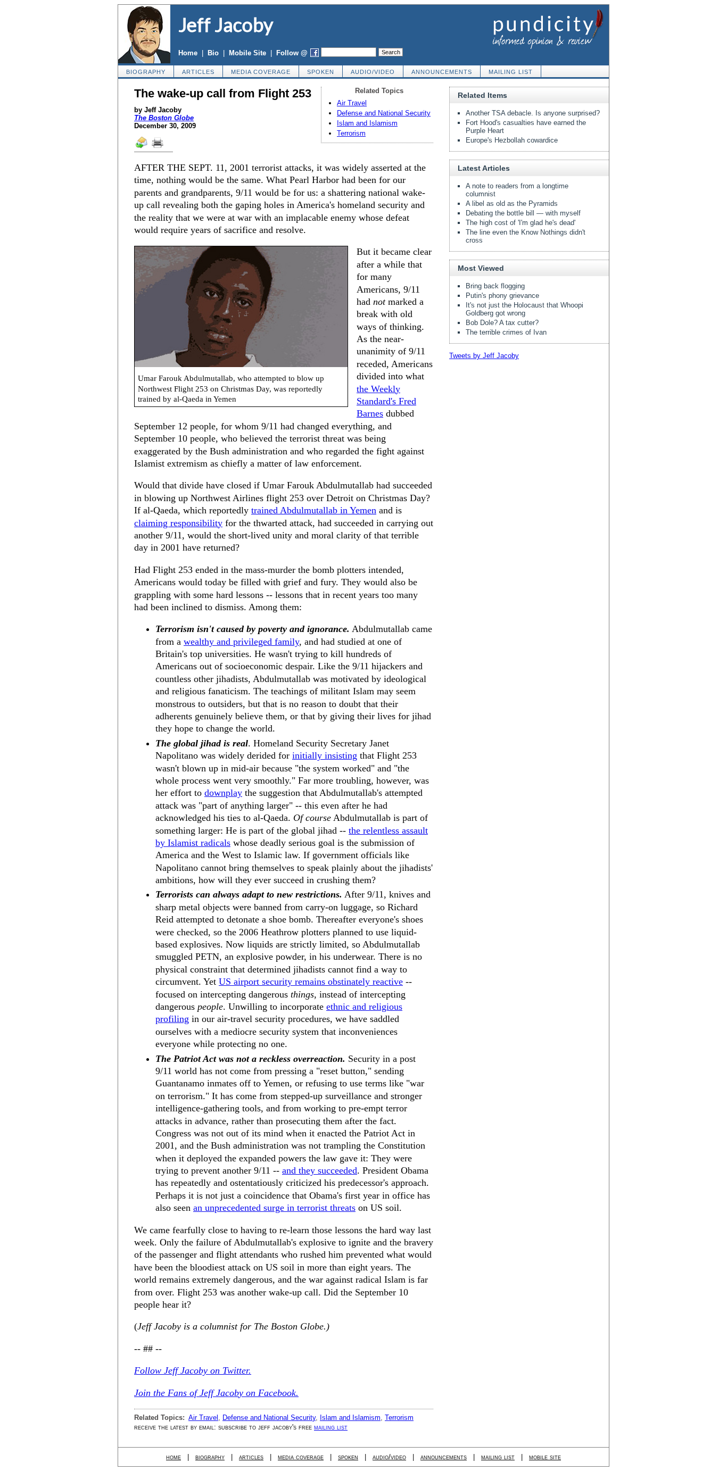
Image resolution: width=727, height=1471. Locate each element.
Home (187, 53)
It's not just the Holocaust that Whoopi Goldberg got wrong (524, 309)
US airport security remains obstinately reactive (311, 981)
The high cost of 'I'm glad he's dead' (520, 223)
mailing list (511, 72)
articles (198, 72)
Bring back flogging (495, 286)
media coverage (261, 72)
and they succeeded (319, 1170)
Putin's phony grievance (502, 296)
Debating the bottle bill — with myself (523, 213)
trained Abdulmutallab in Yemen (313, 510)
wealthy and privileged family (241, 641)
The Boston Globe (164, 118)
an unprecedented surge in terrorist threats (274, 1207)
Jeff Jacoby (225, 24)
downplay (223, 792)
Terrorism (351, 133)
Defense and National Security (384, 113)
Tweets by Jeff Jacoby (484, 356)
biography (146, 72)
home (173, 1457)
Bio (213, 53)
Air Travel (352, 103)
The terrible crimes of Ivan (506, 332)
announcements (441, 72)
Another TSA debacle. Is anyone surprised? (533, 113)
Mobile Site (247, 53)
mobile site (545, 1457)
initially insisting (324, 755)
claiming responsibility (178, 523)
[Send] (142, 147)
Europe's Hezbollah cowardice (512, 140)
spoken (320, 72)
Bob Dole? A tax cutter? (502, 323)
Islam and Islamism (367, 123)
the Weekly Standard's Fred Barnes (386, 401)
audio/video (373, 72)
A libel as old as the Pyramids (512, 203)
